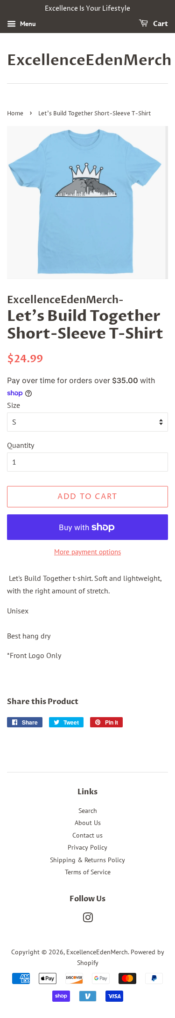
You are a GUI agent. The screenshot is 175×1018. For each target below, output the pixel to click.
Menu (27, 24)
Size (13, 405)
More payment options (87, 551)
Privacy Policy (87, 847)
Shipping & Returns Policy (87, 860)
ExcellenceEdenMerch (87, 60)
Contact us (87, 835)
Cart (160, 24)
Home (15, 114)
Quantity (20, 445)
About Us (88, 822)
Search (87, 810)
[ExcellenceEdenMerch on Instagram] (88, 919)
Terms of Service (88, 872)
